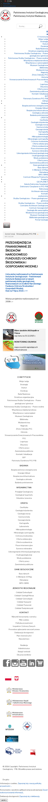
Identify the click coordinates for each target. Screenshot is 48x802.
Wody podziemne (41, 158)
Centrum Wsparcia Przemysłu (35, 177)
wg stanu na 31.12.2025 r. (26, 333)
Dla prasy (44, 86)
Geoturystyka (42, 127)
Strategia (44, 41)
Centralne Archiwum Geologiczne (34, 205)
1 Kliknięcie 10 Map (40, 170)
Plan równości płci (24, 636)
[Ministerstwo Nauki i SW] (19, 702)
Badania (44, 103)
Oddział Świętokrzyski (24, 608)
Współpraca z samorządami (37, 63)
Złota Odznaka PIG (40, 75)
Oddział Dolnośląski (24, 592)
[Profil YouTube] (23, 663)
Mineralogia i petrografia (38, 139)
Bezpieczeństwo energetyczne (35, 105)
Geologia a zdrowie (40, 113)
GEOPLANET (42, 182)
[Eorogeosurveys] (11, 738)
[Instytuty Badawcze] (27, 726)
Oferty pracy (42, 89)
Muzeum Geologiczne (39, 65)
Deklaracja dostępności (24, 632)
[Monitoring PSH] (24, 362)
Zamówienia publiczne (39, 91)
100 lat (45, 101)
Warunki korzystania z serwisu (24, 617)
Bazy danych (43, 167)
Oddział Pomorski (24, 605)
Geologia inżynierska (39, 122)
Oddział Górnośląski (24, 599)
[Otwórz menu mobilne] (47, 31)
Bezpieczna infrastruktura (37, 110)
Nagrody (44, 72)
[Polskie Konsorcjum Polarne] (13, 750)
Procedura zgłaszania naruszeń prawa (24, 629)
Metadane (43, 172)
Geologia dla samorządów (37, 210)
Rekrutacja (43, 189)
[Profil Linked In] (31, 663)
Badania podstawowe (39, 115)
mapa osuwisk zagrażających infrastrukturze (26, 346)
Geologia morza (41, 124)
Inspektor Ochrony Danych (24, 626)
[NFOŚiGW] (9, 726)
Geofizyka (44, 120)
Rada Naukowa (42, 48)
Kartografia (43, 132)
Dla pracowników (24, 655)
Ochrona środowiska (39, 141)
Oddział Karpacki (24, 602)
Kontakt (44, 193)
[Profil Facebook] (7, 663)
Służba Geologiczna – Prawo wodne (33, 203)
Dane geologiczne (40, 165)
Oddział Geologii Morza (24, 595)
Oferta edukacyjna (40, 144)
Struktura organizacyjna (38, 51)
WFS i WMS (43, 174)
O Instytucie (42, 37)
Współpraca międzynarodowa (36, 60)
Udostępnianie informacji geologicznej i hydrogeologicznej (32, 154)
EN (10, 1)
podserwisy (43, 196)
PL (6, 1)
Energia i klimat (42, 108)
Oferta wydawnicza (40, 146)
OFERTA (44, 117)
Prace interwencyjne (39, 148)
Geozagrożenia (42, 129)
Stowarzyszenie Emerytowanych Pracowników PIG (24, 436)
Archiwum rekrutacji (39, 191)
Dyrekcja (44, 46)
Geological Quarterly (24, 495)
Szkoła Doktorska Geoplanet (36, 184)
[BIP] (32, 750)
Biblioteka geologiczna (38, 217)
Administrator (24, 648)
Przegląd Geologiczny (24, 492)
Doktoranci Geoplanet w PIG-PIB (34, 186)
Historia (44, 77)
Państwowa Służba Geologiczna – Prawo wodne (28, 58)
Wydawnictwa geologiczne (37, 212)
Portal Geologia (41, 220)
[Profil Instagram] (15, 663)
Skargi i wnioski (24, 651)
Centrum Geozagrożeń (38, 208)
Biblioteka (44, 67)
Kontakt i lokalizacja (40, 94)
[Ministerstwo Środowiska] (17, 690)
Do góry (6, 779)
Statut (45, 44)
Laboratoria (43, 134)
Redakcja (24, 645)
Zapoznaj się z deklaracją (29, 796)
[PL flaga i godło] (11, 676)
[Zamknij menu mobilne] (47, 34)
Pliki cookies (24, 620)
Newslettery (24, 639)
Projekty (44, 179)
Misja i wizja (43, 39)
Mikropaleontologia (40, 136)
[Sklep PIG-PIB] (40, 663)
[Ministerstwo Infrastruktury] (15, 713)
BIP (46, 96)
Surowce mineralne (40, 151)
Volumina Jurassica (24, 498)
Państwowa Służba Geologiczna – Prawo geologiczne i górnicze (31, 54)
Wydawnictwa (42, 70)
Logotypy (44, 84)
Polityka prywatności (24, 623)
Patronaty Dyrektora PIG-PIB (35, 98)
